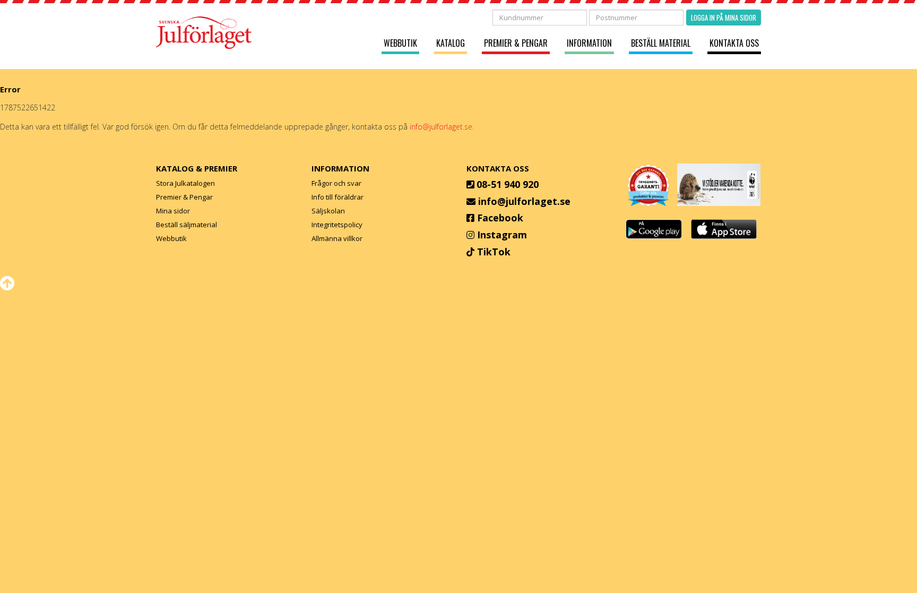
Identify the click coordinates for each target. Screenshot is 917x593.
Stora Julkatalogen (185, 183)
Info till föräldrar (338, 197)
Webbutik (400, 43)
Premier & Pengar (516, 43)
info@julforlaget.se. (442, 127)
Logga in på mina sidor (723, 17)
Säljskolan (328, 211)
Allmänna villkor (337, 238)
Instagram (502, 234)
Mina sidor (173, 211)
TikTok (494, 251)
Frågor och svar (336, 183)
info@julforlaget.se (524, 201)
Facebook (500, 217)
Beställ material (660, 43)
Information (589, 43)
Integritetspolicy (337, 224)
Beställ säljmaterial (186, 224)
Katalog (450, 43)
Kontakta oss (734, 43)
